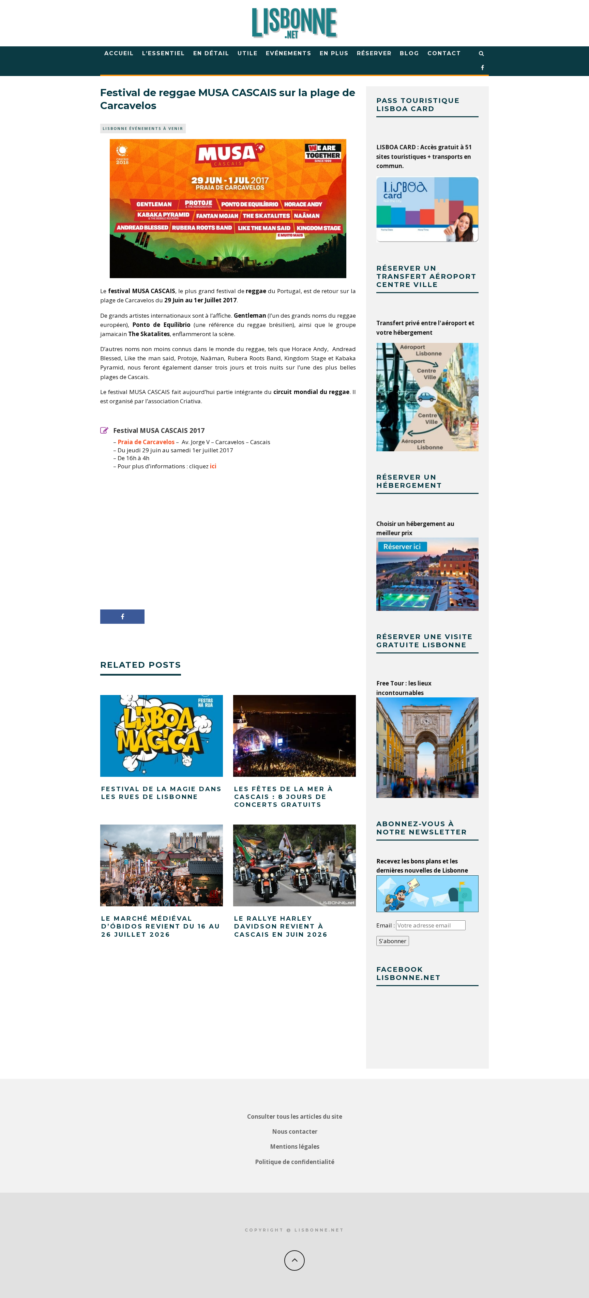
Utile (248, 53)
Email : (386, 925)
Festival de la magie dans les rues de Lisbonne (161, 793)
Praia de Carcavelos (146, 442)
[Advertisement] (228, 542)
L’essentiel (163, 53)
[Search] (482, 53)
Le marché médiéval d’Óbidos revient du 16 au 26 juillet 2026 (160, 926)
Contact (444, 53)
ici (213, 466)
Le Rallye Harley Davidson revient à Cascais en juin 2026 (281, 926)
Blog (409, 53)
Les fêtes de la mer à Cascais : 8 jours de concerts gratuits (283, 797)
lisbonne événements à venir (143, 128)
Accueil (119, 53)
